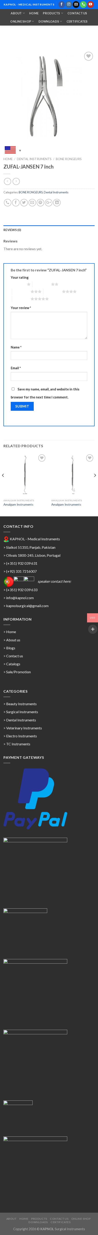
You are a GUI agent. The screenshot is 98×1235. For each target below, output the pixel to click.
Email (16, 368)
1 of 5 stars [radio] (17, 284)
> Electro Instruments (20, 736)
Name (16, 347)
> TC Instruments (16, 744)
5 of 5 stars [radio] (21, 299)
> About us (11, 640)
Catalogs (13, 664)
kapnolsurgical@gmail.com (27, 605)
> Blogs (9, 648)
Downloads (49, 21)
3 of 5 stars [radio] (21, 291)
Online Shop (20, 21)
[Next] (95, 484)
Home (34, 13)
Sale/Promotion (18, 672)
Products (51, 13)
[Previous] (3, 484)
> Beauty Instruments (20, 704)
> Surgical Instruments (20, 712)
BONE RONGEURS (69, 159)
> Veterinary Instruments (22, 728)
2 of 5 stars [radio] (42, 284)
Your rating (19, 277)
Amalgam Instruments (18, 504)
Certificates (77, 21)
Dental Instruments (34, 159)
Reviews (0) (12, 230)
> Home (9, 631)
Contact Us (77, 13)
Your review (21, 308)
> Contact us (13, 656)
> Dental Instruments (19, 720)
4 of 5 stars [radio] (53, 291)
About (16, 13)
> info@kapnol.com (18, 597)
